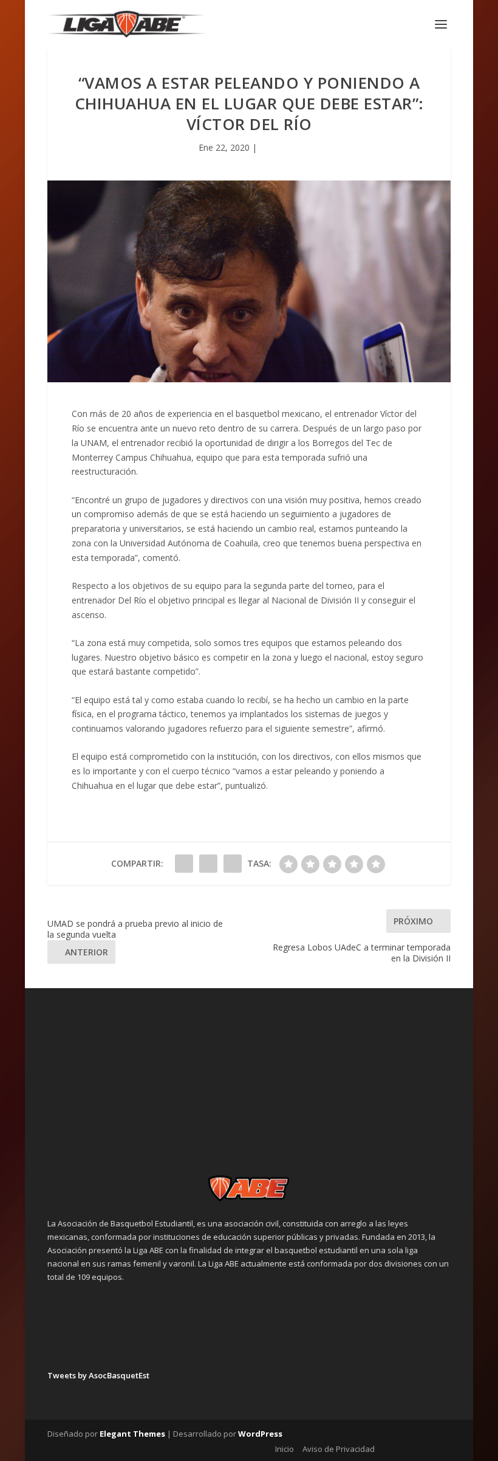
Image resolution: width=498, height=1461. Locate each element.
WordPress (260, 1433)
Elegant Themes (132, 1433)
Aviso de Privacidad (338, 1448)
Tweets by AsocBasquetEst (98, 1375)
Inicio (284, 1448)
